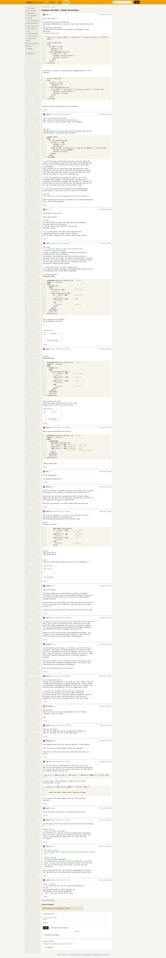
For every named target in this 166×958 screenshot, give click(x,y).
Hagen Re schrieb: (49, 829)
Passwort (45, 923)
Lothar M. (48, 114)
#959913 (109, 349)
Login (136, 2)
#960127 (109, 586)
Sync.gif (50, 419)
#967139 (109, 761)
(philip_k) (53, 846)
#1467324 (109, 808)
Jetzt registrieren (48, 947)
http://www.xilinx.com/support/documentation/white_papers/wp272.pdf (66, 196)
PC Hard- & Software (33, 36)
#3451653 (109, 846)
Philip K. (48, 846)
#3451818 (109, 880)
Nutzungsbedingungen (86, 955)
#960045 (109, 487)
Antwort (45, 110)
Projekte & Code (32, 38)
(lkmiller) (53, 114)
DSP (29, 31)
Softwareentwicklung (33, 33)
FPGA (86, 165)
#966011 (109, 725)
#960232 (109, 618)
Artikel (59, 2)
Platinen (30, 18)
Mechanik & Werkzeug (33, 21)
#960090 (109, 511)
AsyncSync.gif (50, 340)
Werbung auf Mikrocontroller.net (101, 955)
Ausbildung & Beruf (33, 44)
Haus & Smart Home (33, 26)
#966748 (109, 741)
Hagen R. (48, 808)
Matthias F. (48, 487)
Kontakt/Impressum (62, 955)
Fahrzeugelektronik (33, 23)
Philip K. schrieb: (49, 884)
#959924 (109, 427)
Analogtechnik (31, 13)
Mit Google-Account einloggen (51, 935)
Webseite (30, 49)
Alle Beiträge (31, 8)
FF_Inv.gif (46, 577)
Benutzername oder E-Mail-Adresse (50, 918)
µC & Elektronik (32, 11)
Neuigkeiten (52, 2)
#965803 (109, 706)
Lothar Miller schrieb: (50, 850)
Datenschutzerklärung (73, 955)
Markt (29, 41)
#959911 (109, 243)
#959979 (109, 471)
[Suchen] (130, 2)
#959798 (109, 114)
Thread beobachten (49, 900)
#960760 (109, 676)
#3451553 (109, 820)
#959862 (109, 209)
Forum (66, 2)
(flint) (53, 487)
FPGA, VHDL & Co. (32, 28)
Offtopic (30, 46)
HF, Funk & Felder (32, 16)
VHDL (67, 22)
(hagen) (53, 808)
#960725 (109, 644)
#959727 (109, 14)
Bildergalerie (31, 53)
